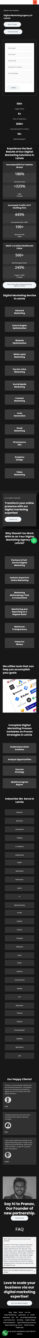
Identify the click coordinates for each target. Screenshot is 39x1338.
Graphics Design (19, 458)
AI (28, 1315)
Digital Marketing (10, 1315)
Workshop (6, 1317)
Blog (10, 1312)
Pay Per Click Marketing (19, 370)
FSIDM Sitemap (29, 1325)
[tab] (19, 1252)
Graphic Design (30, 1320)
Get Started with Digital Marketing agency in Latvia (19, 285)
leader (32, 1315)
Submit (13, 88)
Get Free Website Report (19, 1303)
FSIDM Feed (19, 1327)
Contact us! (13, 519)
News (15, 1312)
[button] (34, 541)
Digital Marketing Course (13, 1325)
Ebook (21, 1312)
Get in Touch (12, 24)
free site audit (13, 32)
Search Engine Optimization (19, 326)
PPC (17, 1317)
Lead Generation (19, 414)
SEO (13, 1317)
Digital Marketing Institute (26, 1322)
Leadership (22, 1315)
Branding (20, 1320)
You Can (27, 1312)
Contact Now (19, 1218)
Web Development (9, 1322)
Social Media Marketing (19, 385)
